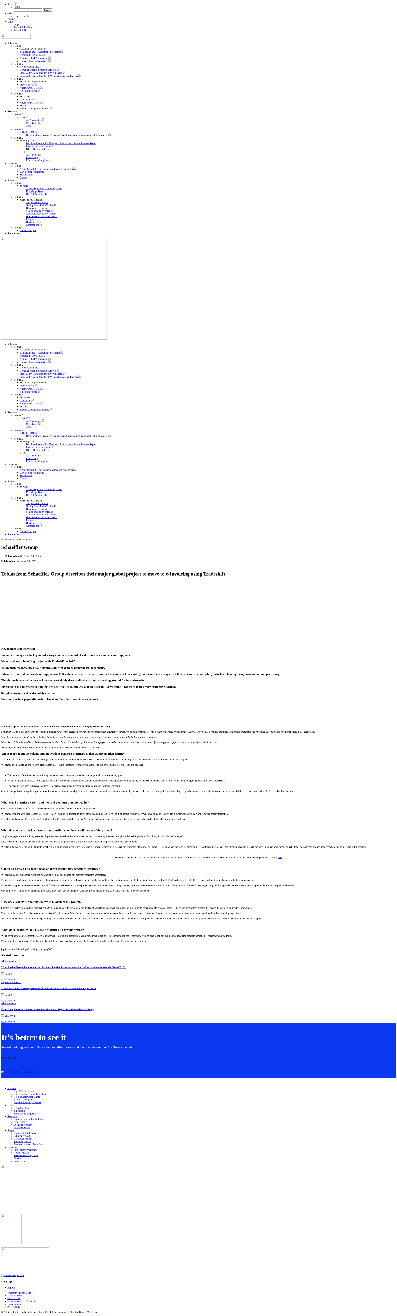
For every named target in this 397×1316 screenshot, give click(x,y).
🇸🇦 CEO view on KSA (37, 149)
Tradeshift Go (20, 30)
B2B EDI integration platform (35, 108)
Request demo (14, 233)
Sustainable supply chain (26, 1155)
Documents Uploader (36, 208)
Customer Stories (28, 132)
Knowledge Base (34, 191)
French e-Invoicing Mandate (40, 146)
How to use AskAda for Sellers (41, 216)
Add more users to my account (41, 213)
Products (11, 1088)
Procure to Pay (27, 84)
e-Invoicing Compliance (25, 1113)
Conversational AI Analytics (34, 61)
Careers (23, 177)
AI (27, 126)
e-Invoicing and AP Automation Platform (40, 51)
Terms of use (13, 1298)
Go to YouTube (8, 1057)
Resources (25, 117)
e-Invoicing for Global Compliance (31, 1094)
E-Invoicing (32, 157)
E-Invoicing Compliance (38, 160)
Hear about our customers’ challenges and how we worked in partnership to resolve (67, 135)
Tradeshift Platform (23, 27)
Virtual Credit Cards (30, 87)
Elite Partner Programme (32, 171)
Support (24, 185)
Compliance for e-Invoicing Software (38, 69)
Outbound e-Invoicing (31, 55)
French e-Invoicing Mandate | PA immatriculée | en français (49, 76)
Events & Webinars (23, 1124)
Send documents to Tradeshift (28, 1144)
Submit (47, 10)
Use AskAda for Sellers (37, 194)
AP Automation (34, 120)
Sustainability (26, 174)
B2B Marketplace (29, 91)
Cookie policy (14, 1304)
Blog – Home (20, 1122)
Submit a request (22, 1136)
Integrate (30, 219)
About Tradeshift (22, 1152)
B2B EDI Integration (24, 1099)
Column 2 (18, 129)
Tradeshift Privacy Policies (20, 1292)
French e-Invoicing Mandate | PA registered (41, 73)
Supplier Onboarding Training (28, 1119)
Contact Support (34, 224)
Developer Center (34, 222)
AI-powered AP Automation (34, 58)
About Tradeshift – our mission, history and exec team (46, 169)
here (280, 857)
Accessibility (13, 1306)
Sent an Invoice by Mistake (39, 211)
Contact (11, 19)
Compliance (32, 123)
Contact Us (19, 1161)
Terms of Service (15, 1295)
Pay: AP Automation (24, 1091)
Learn (10, 1105)
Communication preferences (21, 1301)
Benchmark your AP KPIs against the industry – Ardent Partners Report (61, 143)
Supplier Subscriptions (37, 202)
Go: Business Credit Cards (27, 1096)
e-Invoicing (26, 99)
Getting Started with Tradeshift (41, 205)
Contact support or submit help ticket (44, 188)
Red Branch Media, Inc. (86, 1312)
